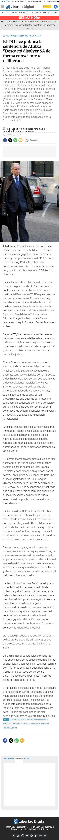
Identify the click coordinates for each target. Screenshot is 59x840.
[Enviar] (15, 140)
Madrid (14, 13)
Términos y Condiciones (41, 827)
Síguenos (33, 140)
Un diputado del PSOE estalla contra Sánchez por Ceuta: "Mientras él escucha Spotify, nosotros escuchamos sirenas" (29, 25)
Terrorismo (45, 723)
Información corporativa (17, 827)
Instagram (22, 835)
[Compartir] (5, 140)
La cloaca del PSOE (38, 1)
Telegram (40, 835)
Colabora (47, 6)
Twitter (18, 835)
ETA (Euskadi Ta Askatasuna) (21, 719)
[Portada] (20, 7)
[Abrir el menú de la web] (3, 6)
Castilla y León (35, 13)
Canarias (22, 13)
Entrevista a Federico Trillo (20, 1)
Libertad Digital (29, 821)
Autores (44, 829)
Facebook (13, 835)
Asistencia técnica (29, 829)
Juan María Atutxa (41, 719)
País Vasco (7, 723)
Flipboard (36, 835)
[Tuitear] (10, 140)
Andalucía (5, 13)
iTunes (45, 835)
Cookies (14, 829)
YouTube (27, 835)
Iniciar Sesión (56, 7)
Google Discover (31, 835)
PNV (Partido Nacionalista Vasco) (26, 723)
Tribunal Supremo (10, 728)
